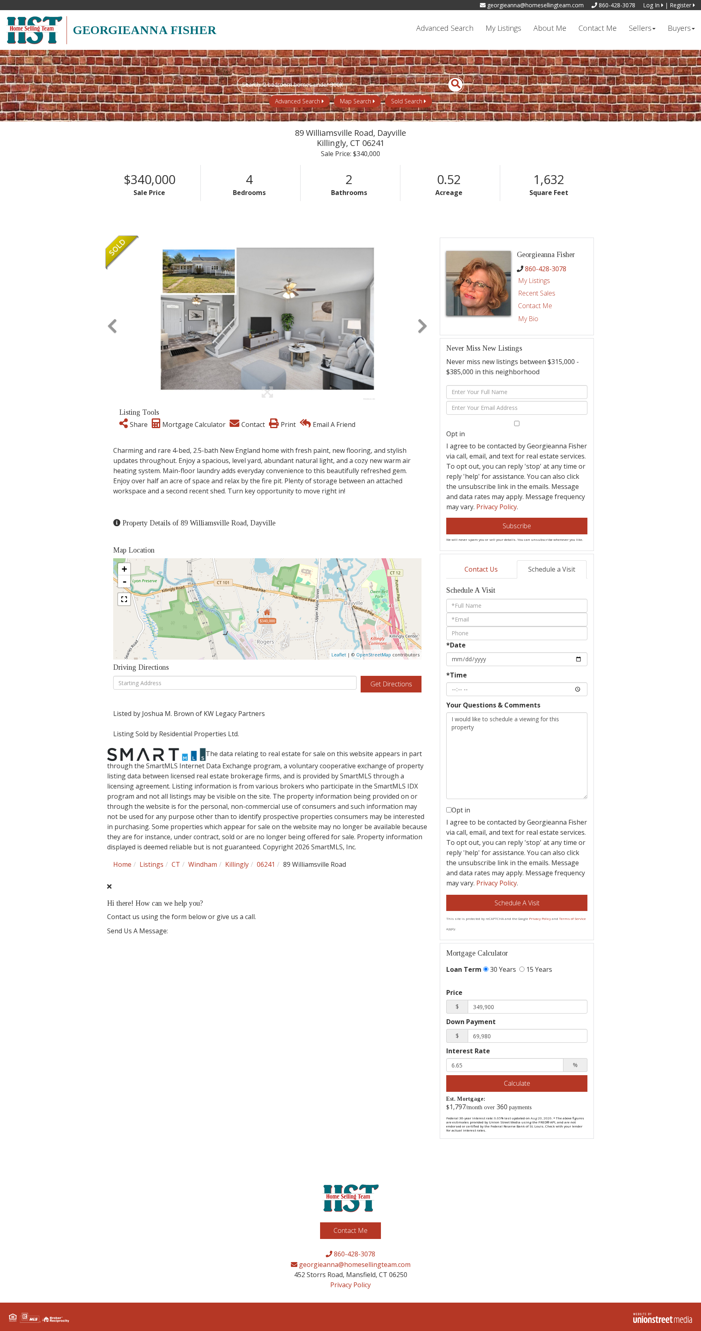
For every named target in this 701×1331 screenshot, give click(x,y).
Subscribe (517, 525)
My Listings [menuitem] (503, 28)
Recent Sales (536, 293)
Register (681, 5)
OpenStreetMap (373, 655)
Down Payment (471, 1021)
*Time (456, 675)
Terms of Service (572, 918)
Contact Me (535, 305)
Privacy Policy (496, 506)
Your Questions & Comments (493, 705)
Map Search (355, 101)
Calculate (517, 1083)
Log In (652, 5)
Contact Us (481, 569)
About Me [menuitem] (549, 28)
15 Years (538, 969)
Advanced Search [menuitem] (444, 28)
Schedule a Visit (551, 569)
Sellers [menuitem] (640, 28)
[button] (451, 85)
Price (454, 992)
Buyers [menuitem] (679, 28)
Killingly (237, 864)
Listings (151, 864)
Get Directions (391, 683)
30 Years (502, 969)
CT (176, 864)
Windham (202, 864)
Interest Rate (468, 1050)
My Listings (534, 280)
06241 (266, 864)
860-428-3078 (616, 5)
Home (122, 864)
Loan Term (464, 969)
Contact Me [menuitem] (597, 28)
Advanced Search (297, 101)
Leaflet (338, 655)
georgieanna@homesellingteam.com (535, 5)
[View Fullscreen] (124, 599)
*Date (456, 645)
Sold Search (406, 101)
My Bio (528, 318)
